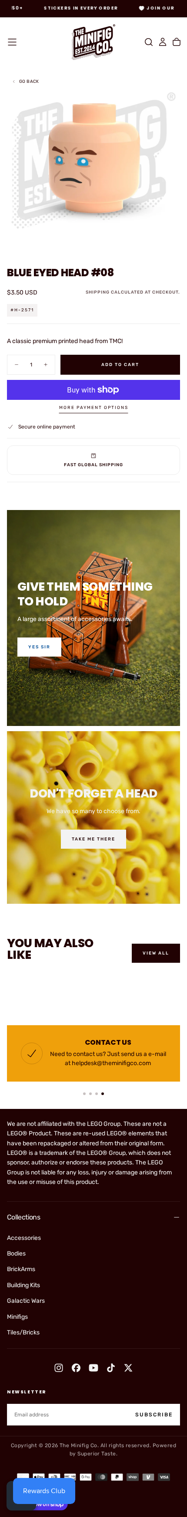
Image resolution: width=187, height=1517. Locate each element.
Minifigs (17, 1317)
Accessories (24, 1238)
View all (156, 953)
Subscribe (154, 1415)
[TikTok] (111, 1368)
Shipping (98, 292)
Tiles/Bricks (23, 1332)
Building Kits (23, 1285)
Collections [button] (23, 1217)
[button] (12, 42)
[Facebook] (76, 1368)
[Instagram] (58, 1368)
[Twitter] (128, 1368)
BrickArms (21, 1269)
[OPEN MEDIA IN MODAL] (175, 242)
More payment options (93, 407)
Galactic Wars (26, 1300)
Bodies (16, 1253)
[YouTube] (93, 1368)
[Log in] (162, 42)
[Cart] (176, 42)
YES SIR (39, 647)
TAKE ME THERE (93, 839)
